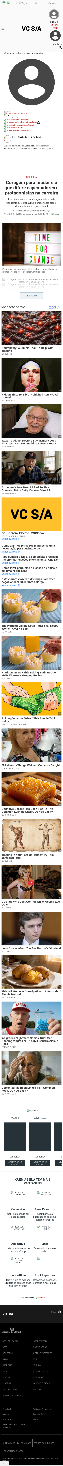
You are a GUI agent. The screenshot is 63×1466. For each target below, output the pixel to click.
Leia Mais (31, 295)
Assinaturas (25, 119)
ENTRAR (54, 24)
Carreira (31, 177)
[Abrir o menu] (3, 28)
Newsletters (24, 130)
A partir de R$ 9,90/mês (15, 1163)
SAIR (55, 27)
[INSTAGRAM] (58, 1312)
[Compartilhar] (4, 294)
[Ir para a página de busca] (60, 47)
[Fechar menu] (23, 53)
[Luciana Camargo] (8, 139)
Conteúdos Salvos (30, 122)
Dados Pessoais (29, 125)
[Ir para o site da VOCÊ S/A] (31, 30)
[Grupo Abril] (4, 3)
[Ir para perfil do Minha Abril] (31, 113)
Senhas (20, 127)
